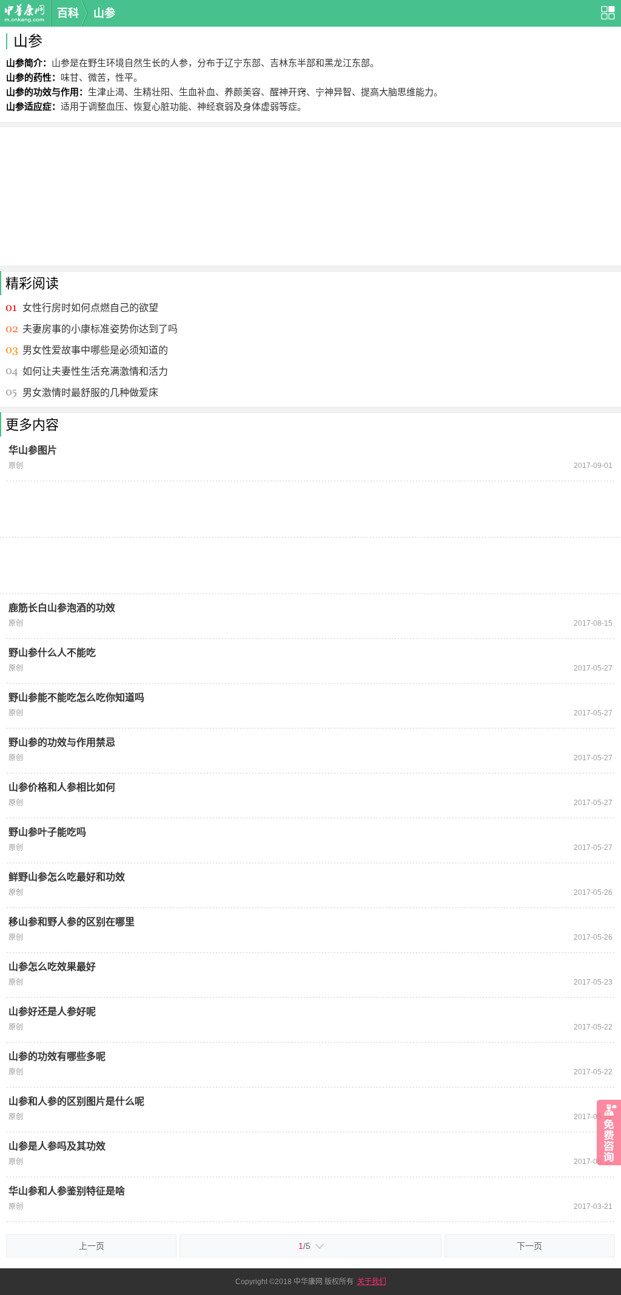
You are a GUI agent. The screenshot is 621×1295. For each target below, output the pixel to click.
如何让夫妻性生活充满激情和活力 (95, 371)
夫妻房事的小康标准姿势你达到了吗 (100, 329)
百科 (68, 13)
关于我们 (371, 1281)
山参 (104, 13)
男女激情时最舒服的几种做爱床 (90, 392)
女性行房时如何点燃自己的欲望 (90, 308)
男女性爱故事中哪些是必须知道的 (95, 350)
